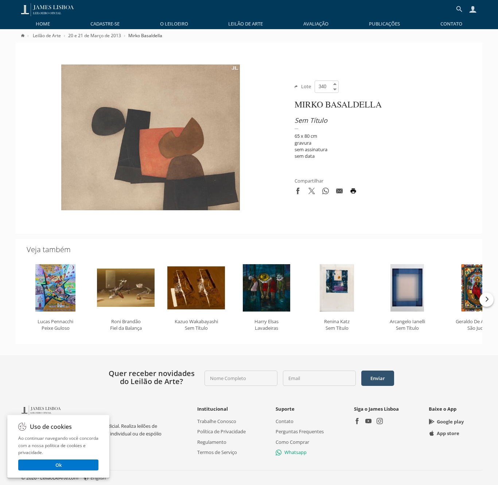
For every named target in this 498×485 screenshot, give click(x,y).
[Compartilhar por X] (311, 192)
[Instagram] (380, 422)
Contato (451, 23)
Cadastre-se (105, 23)
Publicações (384, 23)
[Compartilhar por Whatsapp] (325, 192)
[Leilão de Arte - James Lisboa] (47, 9)
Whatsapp (295, 452)
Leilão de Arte (245, 23)
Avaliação (315, 23)
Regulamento (211, 441)
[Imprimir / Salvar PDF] (353, 192)
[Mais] (486, 300)
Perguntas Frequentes (300, 431)
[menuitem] (43, 23)
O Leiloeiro (174, 23)
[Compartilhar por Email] (339, 192)
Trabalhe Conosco (216, 421)
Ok (58, 465)
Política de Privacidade (221, 431)
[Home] (26, 35)
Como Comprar (292, 441)
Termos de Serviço (217, 452)
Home (43, 23)
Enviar (377, 378)
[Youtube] (368, 422)
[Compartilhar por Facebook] (298, 192)
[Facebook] (357, 422)
